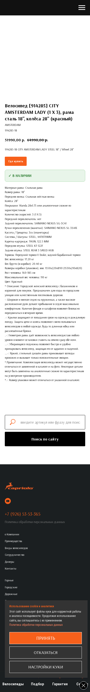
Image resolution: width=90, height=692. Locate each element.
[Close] (83, 685)
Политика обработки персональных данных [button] (35, 522)
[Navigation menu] (81, 7)
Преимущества (13, 541)
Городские (11, 587)
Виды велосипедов (16, 548)
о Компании (12, 534)
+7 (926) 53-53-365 (22, 514)
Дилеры (9, 561)
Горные (9, 580)
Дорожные (11, 594)
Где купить (15, 161)
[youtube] (8, 501)
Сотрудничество (14, 554)
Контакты (10, 568)
